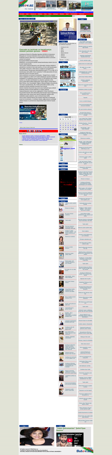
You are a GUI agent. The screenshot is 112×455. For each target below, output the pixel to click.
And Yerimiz (71, 7)
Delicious (41, 131)
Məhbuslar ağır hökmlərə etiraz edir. (85, 293)
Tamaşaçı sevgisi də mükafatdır (85, 340)
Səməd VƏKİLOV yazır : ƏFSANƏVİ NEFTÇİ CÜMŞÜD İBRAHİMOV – (85, 316)
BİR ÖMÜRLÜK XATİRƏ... (85, 365)
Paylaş (20, 122)
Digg (37, 131)
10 (60, 125)
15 (73, 125)
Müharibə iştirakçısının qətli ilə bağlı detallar (85, 47)
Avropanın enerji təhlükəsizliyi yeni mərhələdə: (85, 235)
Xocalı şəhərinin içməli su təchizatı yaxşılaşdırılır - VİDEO (36, 135)
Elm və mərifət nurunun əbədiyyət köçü (70, 297)
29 (73, 129)
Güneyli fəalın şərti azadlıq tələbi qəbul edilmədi (85, 416)
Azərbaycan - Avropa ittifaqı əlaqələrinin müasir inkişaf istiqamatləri (85, 259)
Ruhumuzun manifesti (70, 236)
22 (73, 127)
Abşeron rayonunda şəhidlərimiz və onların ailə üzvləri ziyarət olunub (70, 372)
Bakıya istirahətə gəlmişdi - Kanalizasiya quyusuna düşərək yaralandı (38, 136)
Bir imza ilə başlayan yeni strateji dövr (85, 357)
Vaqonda (85, 97)
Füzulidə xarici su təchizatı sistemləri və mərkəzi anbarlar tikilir (37, 139)
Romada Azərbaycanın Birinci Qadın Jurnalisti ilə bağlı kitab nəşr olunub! (85, 268)
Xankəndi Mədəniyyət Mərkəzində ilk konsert (85, 352)
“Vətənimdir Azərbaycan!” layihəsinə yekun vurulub (85, 328)
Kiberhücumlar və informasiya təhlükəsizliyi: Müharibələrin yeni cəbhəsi (85, 253)
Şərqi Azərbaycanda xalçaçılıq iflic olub (85, 248)
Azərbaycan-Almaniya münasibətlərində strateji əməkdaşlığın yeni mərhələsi (70, 365)
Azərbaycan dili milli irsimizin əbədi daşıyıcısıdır (69, 328)
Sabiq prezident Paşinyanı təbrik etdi (85, 421)
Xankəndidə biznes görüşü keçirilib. (69, 308)
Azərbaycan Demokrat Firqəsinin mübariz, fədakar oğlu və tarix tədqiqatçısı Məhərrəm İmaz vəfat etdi (70, 347)
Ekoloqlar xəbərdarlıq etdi (85, 239)
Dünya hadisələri (64, 52)
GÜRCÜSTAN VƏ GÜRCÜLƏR (61, 9)
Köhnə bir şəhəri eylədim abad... (85, 227)
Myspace (32, 131)
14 (70, 125)
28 (70, 129)
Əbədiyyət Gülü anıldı (85, 336)
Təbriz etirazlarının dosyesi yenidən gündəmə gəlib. (85, 408)
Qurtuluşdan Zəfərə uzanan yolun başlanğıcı (85, 362)
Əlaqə (26, 8)
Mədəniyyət (63, 57)
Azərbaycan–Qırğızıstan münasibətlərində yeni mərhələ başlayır (85, 133)
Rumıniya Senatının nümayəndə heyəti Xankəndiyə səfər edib (70, 227)
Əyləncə (63, 54)
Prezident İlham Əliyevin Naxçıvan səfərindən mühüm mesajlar (85, 114)
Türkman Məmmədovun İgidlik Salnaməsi (85, 298)
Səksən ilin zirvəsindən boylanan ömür (85, 85)
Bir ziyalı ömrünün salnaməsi (69, 214)
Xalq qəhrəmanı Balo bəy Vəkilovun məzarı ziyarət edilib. (85, 333)
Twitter (30, 131)
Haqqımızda (30, 8)
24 (60, 129)
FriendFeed (39, 131)
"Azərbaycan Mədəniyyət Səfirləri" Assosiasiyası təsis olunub (85, 274)
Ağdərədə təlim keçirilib (85, 278)
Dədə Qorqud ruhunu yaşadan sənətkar (85, 386)
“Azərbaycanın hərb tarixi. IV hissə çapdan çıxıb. (71, 358)
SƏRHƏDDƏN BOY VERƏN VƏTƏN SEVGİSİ (85, 72)
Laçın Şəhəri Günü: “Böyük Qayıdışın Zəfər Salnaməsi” (70, 333)
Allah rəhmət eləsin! (85, 343)
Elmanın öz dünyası (69, 208)
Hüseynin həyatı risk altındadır (85, 320)
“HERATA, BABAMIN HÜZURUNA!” (70, 337)
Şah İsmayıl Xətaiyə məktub (85, 76)
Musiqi (62, 51)
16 (75, 125)
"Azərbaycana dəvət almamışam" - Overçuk (85, 8)
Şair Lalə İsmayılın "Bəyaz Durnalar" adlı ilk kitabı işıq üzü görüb (85, 162)
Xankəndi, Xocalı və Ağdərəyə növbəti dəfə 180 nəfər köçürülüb (85, 311)
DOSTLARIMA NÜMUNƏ (40, 8)
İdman (62, 50)
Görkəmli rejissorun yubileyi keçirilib (85, 399)
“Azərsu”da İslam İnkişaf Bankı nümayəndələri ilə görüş (35, 138)
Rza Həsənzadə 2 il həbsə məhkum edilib (85, 243)
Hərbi (62, 48)
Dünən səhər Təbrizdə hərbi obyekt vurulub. (85, 404)
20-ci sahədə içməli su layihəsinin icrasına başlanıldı (34, 140)
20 (68, 127)
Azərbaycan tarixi (65, 47)
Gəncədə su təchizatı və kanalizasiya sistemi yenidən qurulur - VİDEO (36, 21)
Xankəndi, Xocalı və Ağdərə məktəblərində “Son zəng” (85, 378)
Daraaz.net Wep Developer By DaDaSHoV (37, 450)
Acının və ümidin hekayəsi (69, 247)
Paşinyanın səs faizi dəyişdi (85, 390)
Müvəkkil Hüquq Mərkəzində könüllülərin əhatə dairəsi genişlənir (85, 288)
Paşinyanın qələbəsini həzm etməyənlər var (85, 394)
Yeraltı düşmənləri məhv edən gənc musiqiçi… (85, 51)
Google (34, 131)
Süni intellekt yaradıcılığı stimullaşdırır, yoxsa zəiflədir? (85, 42)
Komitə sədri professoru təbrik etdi (85, 153)
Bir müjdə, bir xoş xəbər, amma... (85, 68)
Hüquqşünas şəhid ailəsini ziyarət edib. (69, 390)
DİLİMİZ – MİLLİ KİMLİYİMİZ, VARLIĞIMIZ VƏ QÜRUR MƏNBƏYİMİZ (70, 314)
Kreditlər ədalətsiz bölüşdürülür (85, 324)
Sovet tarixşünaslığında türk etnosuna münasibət (70, 383)
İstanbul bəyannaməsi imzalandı (85, 412)
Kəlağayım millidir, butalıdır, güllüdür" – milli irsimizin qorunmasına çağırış (70, 232)
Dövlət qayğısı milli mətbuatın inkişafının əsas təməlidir (70, 262)
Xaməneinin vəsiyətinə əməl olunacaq (85, 373)
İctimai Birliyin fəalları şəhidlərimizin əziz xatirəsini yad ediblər (70, 290)
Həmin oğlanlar (85, 231)
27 (68, 129)
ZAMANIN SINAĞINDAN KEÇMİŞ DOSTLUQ (51, 9)
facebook (27, 131)
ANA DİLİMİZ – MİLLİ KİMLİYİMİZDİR (70, 277)
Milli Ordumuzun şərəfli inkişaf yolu (85, 302)
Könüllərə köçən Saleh (85, 369)
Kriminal (63, 55)
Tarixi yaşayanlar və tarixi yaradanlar (85, 348)
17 (60, 127)
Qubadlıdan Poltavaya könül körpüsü (85, 283)
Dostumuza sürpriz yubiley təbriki (69, 254)
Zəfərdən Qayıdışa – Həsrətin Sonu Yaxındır (70, 353)
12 (65, 125)
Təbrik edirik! (68, 220)
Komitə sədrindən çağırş (85, 60)
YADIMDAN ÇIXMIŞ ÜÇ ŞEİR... (85, 89)
